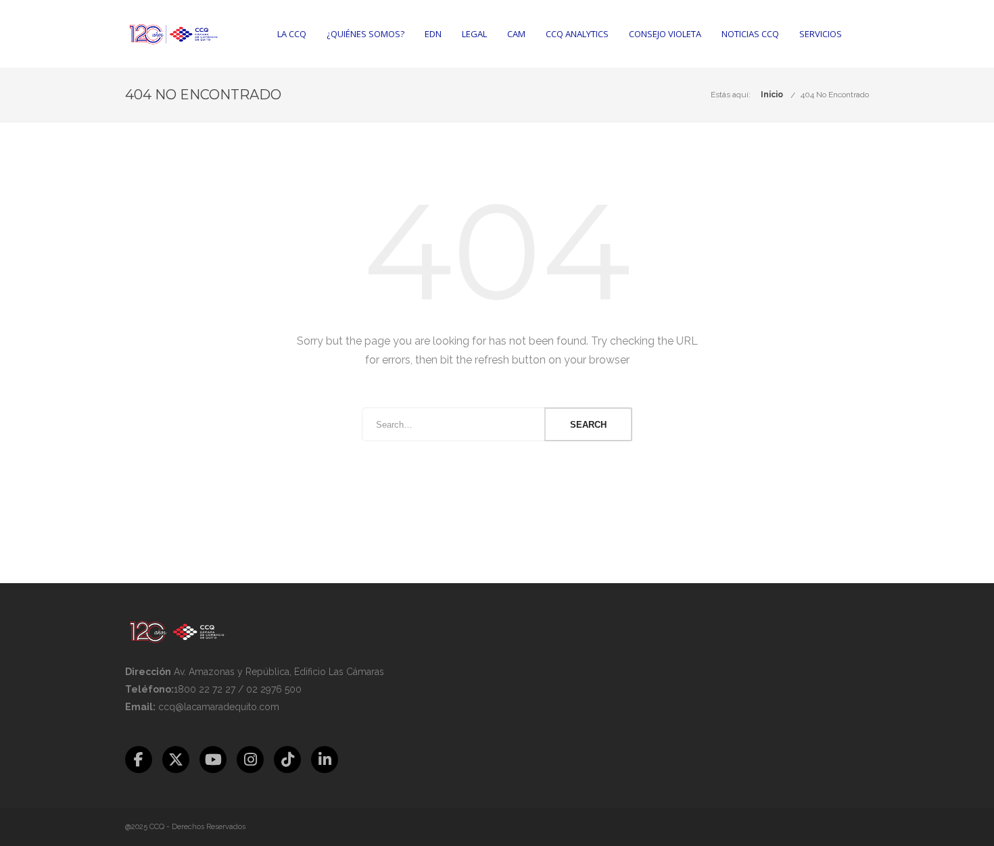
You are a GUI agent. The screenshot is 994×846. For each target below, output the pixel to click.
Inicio (772, 94)
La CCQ (291, 34)
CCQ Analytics (577, 34)
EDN (433, 34)
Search (588, 425)
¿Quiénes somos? (365, 34)
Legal (474, 34)
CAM (516, 34)
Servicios (820, 34)
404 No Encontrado (835, 94)
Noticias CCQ (750, 34)
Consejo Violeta (665, 34)
